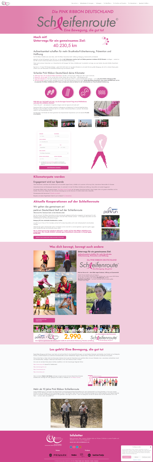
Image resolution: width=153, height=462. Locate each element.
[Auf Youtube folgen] (80, 447)
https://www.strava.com (38, 372)
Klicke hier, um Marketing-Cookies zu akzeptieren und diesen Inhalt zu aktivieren (76, 413)
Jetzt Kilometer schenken (54, 167)
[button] (150, 447)
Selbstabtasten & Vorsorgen (86, 3)
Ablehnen (136, 457)
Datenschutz (135, 459)
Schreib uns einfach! (55, 193)
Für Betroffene (107, 3)
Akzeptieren (126, 457)
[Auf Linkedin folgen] (77, 447)
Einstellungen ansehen (146, 457)
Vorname (41, 133)
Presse (76, 461)
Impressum (139, 459)
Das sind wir (75, 3)
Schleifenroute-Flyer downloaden (41, 320)
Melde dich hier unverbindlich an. (79, 442)
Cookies (91, 461)
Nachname (56, 133)
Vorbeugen (98, 3)
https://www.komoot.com (39, 369)
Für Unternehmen (132, 3)
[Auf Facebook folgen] (71, 447)
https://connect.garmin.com (39, 367)
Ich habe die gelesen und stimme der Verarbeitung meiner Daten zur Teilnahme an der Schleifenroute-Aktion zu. (53, 163)
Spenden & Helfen (143, 3)
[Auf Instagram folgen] (74, 447)
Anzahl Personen (58, 156)
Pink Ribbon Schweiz (76, 377)
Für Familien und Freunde (119, 3)
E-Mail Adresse (42, 139)
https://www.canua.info (38, 364)
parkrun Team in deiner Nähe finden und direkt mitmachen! (50, 237)
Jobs (83, 461)
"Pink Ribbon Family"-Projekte (64, 189)
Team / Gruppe (42, 150)
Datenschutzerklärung (50, 161)
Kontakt (80, 461)
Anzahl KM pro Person (44, 156)
